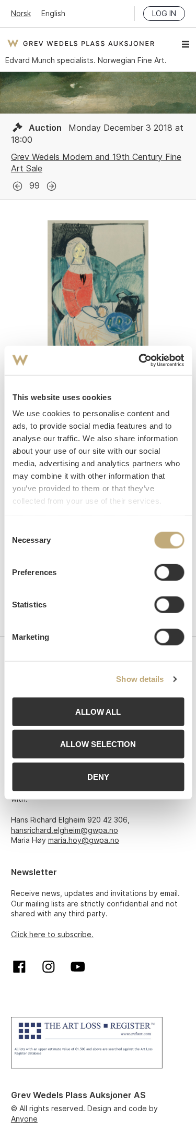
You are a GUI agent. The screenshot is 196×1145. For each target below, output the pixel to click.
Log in (164, 13)
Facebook (19, 967)
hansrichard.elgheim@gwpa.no (64, 830)
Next (51, 186)
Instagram (48, 967)
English (53, 13)
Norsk (21, 13)
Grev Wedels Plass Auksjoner (80, 43)
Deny (98, 776)
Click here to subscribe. (52, 934)
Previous (17, 186)
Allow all (98, 711)
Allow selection (98, 744)
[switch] (169, 572)
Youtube (78, 967)
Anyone (24, 1118)
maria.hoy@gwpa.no (83, 840)
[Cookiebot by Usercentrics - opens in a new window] (139, 360)
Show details (140, 679)
